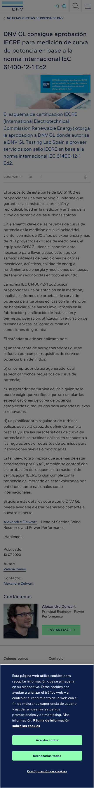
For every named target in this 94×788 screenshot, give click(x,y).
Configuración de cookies (47, 771)
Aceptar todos (47, 740)
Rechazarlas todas (47, 756)
